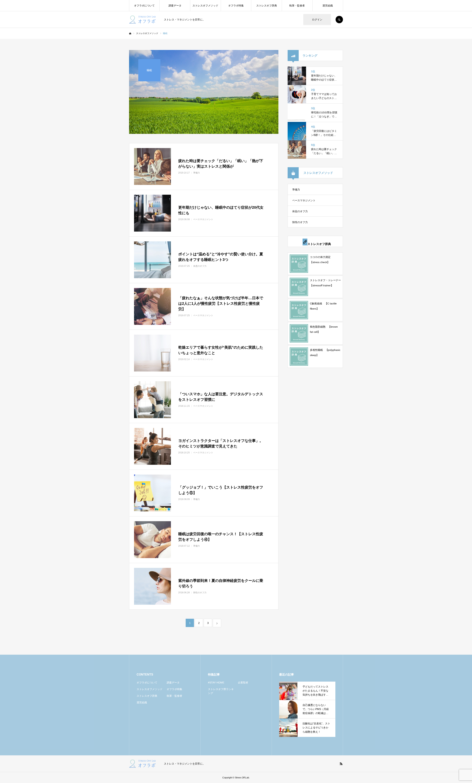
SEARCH (339, 19)
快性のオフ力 (300, 222)
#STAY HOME (216, 682)
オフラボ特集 (236, 5)
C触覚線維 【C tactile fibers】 (323, 306)
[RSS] (341, 763)
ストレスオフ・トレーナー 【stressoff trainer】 (325, 283)
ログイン (317, 19)
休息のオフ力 (300, 211)
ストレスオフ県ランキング (221, 691)
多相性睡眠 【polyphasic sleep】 (325, 352)
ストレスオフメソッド (205, 5)
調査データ (175, 5)
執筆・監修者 (297, 5)
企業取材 (243, 682)
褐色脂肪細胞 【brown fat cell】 (324, 329)
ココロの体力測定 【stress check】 (321, 260)
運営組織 (327, 5)
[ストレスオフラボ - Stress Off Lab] (144, 19)
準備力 (296, 189)
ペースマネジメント (303, 200)
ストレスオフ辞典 (266, 5)
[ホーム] (130, 33)
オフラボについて (144, 5)
